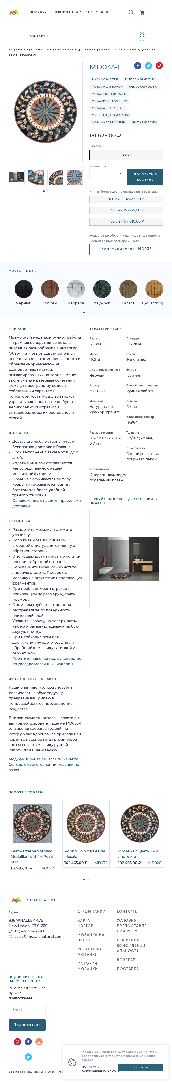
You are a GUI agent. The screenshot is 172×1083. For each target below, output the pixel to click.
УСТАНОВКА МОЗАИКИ (90, 946)
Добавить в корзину (145, 177)
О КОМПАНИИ (98, 12)
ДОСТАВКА (128, 964)
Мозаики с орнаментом (109, 101)
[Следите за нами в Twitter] (28, 1052)
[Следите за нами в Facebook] (28, 1036)
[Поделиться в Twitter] (148, 66)
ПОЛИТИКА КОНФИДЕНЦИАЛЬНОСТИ (131, 940)
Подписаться (27, 1019)
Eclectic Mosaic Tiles (140, 79)
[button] (131, 12)
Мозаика (38, 12)
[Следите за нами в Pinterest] (17, 1036)
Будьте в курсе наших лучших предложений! (27, 987)
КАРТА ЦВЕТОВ (86, 918)
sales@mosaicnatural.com (38, 931)
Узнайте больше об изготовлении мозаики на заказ (44, 764)
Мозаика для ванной (107, 87)
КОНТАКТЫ (39, 36)
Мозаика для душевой (108, 108)
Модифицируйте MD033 (31, 759)
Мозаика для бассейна (109, 122)
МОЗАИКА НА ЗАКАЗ (91, 932)
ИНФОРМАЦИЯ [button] (65, 12)
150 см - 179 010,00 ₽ (126, 222)
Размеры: (96, 146)
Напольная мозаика (143, 87)
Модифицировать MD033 (126, 249)
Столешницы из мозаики (110, 115)
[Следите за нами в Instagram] (39, 1036)
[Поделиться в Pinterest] (159, 66)
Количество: (98, 166)
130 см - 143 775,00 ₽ (126, 210)
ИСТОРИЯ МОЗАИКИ (88, 961)
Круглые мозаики (144, 122)
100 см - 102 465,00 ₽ (126, 199)
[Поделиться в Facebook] (138, 66)
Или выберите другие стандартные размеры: (123, 191)
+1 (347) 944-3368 (29, 926)
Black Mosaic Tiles (105, 79)
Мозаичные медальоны (109, 94)
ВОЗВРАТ (126, 955)
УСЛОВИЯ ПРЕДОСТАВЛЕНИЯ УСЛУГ (132, 921)
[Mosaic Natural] (14, 28)
